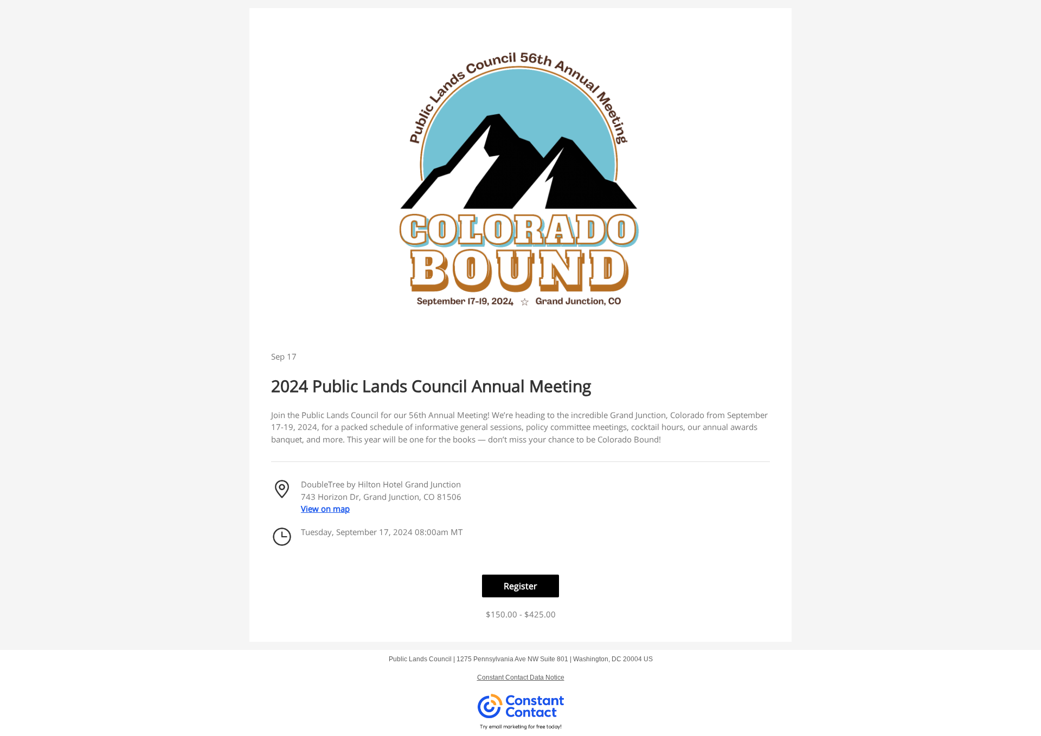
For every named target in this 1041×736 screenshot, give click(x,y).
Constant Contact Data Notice (520, 677)
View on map (325, 508)
